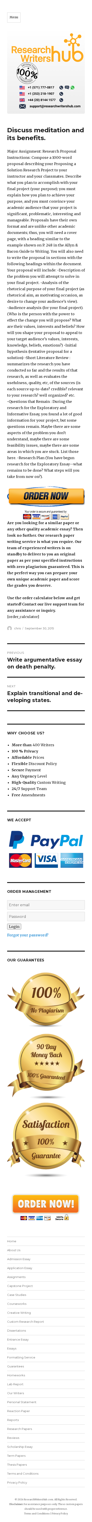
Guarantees (15, 1366)
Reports (13, 1420)
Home (11, 1241)
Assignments (16, 1277)
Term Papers (16, 1455)
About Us (13, 1250)
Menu (14, 17)
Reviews (13, 1438)
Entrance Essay (18, 1339)
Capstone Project (20, 1286)
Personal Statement (21, 1402)
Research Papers (19, 1429)
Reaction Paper (18, 1411)
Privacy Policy (17, 1482)
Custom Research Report (25, 1321)
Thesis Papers (17, 1464)
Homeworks (16, 1375)
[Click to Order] (46, 503)
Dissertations (16, 1330)
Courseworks (16, 1303)
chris (17, 628)
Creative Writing (19, 1312)
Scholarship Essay (20, 1446)
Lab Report (15, 1384)
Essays (11, 1348)
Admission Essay (18, 1259)
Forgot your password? (27, 935)
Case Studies (16, 1295)
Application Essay (19, 1268)
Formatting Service (21, 1357)
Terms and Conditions (22, 1473)
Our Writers (15, 1393)
